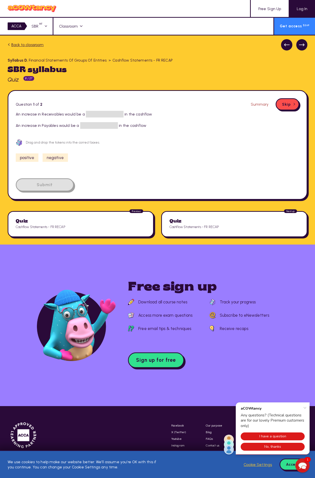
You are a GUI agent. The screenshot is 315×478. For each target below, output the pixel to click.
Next (302, 44)
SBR (37, 26)
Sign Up (269, 8)
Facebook (177, 425)
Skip (286, 104)
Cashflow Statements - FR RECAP (142, 60)
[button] (302, 465)
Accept (293, 464)
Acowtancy (32, 8)
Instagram (177, 445)
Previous (286, 44)
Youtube (176, 439)
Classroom (68, 26)
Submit (45, 184)
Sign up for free (156, 360)
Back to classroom (27, 44)
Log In (302, 8)
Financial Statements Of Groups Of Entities (57, 60)
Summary (259, 104)
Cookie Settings (258, 464)
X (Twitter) (178, 432)
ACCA (16, 26)
